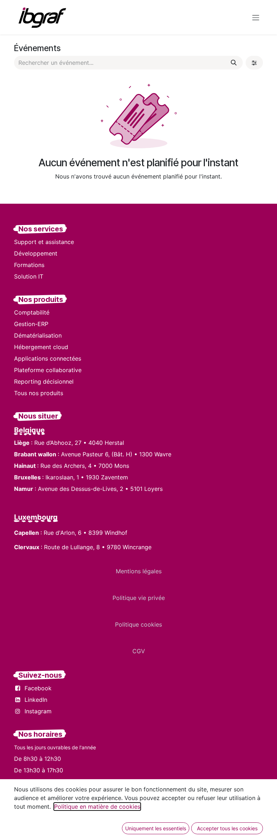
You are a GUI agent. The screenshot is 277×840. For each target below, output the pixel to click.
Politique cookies (138, 624)
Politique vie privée (139, 597)
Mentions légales (139, 571)
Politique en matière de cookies (97, 806)
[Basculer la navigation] (256, 17)
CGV (138, 651)
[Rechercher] (234, 62)
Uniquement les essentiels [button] (155, 828)
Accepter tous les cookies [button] (227, 828)
